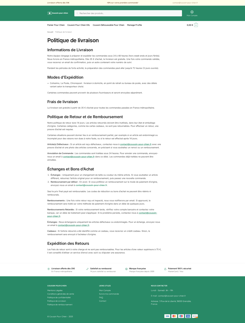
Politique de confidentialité (58, 297)
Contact (102, 301)
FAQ (101, 297)
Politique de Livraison (56, 301)
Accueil (50, 32)
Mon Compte (192, 15)
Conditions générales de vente (60, 294)
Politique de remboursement (59, 304)
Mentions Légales (55, 290)
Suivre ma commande (109, 294)
